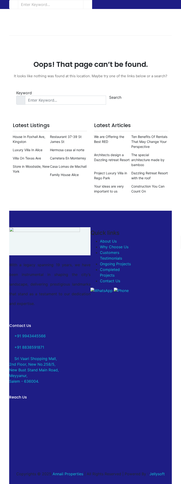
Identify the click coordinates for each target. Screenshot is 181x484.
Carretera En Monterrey (68, 158)
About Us (108, 241)
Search (115, 97)
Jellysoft (157, 473)
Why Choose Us (114, 246)
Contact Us (110, 280)
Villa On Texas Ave (27, 158)
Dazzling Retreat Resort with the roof (149, 175)
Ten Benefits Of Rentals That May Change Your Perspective (149, 142)
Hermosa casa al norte (67, 150)
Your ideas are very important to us (109, 188)
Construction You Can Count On (148, 188)
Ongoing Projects (115, 263)
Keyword (24, 92)
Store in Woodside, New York (31, 168)
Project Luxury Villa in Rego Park (110, 175)
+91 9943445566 (29, 336)
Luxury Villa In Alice (27, 150)
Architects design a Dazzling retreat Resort (112, 157)
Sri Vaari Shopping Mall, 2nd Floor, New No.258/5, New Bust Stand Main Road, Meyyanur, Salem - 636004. (34, 370)
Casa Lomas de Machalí (68, 166)
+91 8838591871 (28, 347)
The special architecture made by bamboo (148, 160)
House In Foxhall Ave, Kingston (29, 139)
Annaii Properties (68, 473)
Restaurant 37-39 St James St (66, 139)
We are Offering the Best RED (109, 139)
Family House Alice (64, 175)
